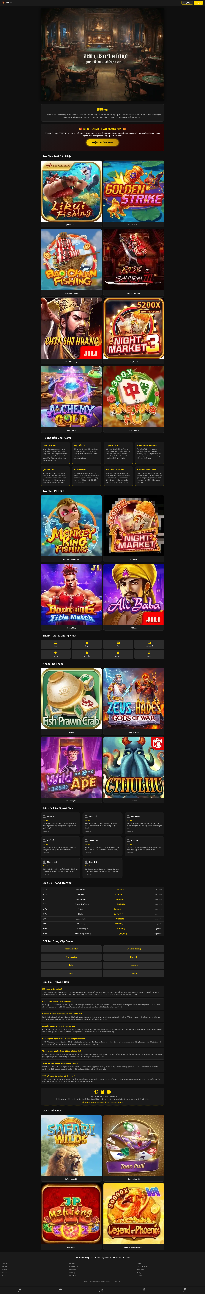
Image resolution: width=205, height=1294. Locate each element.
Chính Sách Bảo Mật (103, 1102)
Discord (127, 1258)
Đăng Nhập (187, 3)
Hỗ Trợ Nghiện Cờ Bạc (89, 1102)
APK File (4, 1266)
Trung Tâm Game (142, 1266)
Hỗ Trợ (139, 1273)
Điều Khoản (72, 1276)
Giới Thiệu (72, 1273)
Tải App (139, 1263)
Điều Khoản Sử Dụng (117, 1102)
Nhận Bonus (140, 1269)
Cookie (4, 1276)
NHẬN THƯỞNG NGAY (102, 142)
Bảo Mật (139, 1276)
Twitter (118, 1258)
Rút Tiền (4, 1273)
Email (98, 1258)
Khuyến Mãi (72, 1269)
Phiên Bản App (73, 1266)
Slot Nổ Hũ (5, 1269)
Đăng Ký (198, 3)
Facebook (108, 1258)
